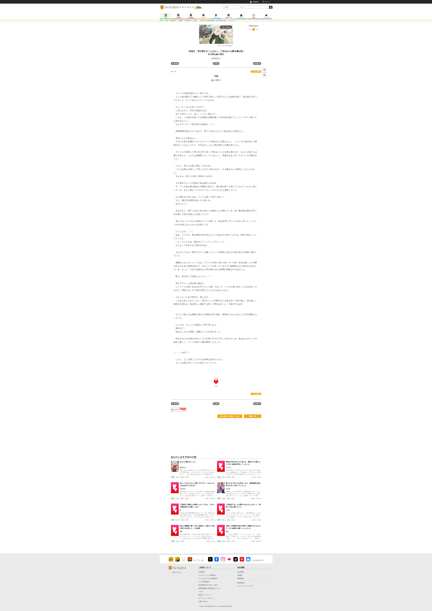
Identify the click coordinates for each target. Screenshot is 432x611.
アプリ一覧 (200, 560)
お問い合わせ (203, 601)
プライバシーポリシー (206, 598)
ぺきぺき (228, 467)
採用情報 (240, 578)
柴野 (181, 531)
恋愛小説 (173, 20)
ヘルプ (200, 591)
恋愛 (173, 477)
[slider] (208, 41)
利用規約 (201, 572)
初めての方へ (177, 572)
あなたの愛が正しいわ (188, 462)
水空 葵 (228, 488)
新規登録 (256, 2)
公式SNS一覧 (258, 560)
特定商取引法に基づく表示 (207, 585)
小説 (166, 20)
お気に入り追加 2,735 (230, 416)
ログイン (268, 2)
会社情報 (240, 572)
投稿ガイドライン (204, 595)
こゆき (228, 510)
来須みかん (183, 467)
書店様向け (241, 583)
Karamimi (183, 488)
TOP (161, 20)
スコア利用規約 (204, 582)
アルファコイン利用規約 (207, 575)
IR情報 (239, 575)
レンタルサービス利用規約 (207, 578)
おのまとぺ (216, 58)
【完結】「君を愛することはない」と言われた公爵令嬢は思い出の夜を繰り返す (202, 20)
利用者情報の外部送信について (209, 588)
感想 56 (252, 416)
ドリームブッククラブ (245, 586)
